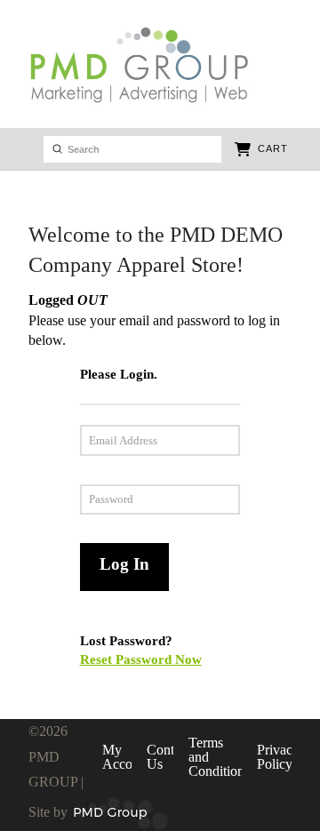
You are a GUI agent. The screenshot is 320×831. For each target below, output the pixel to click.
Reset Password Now (141, 659)
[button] (261, 149)
